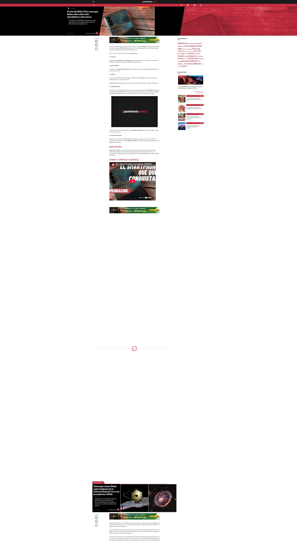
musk (202, 63)
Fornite (198, 45)
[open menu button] (93, 2)
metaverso (183, 43)
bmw (187, 46)
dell (188, 43)
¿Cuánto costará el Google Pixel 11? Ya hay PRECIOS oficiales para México (194, 108)
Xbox (183, 58)
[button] (94, 5)
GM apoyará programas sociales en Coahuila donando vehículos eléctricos (193, 127)
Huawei (199, 43)
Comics (184, 66)
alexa (186, 49)
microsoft (197, 51)
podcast (197, 63)
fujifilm (192, 51)
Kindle (183, 49)
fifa (185, 64)
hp (183, 46)
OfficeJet (186, 53)
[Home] (68, 8)
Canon (181, 56)
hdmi (190, 58)
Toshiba (186, 58)
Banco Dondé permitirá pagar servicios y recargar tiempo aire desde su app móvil (194, 117)
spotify (180, 64)
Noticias (73, 8)
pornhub (191, 53)
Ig (181, 61)
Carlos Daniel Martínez (198, 91)
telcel (193, 60)
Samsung (196, 49)
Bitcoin (201, 56)
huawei (185, 61)
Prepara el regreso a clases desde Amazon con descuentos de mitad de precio (193, 99)
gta (189, 61)
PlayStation (193, 43)
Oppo (192, 46)
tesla (179, 58)
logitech (180, 46)
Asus (198, 61)
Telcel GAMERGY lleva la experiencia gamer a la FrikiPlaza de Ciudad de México (190, 87)
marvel (190, 49)
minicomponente (188, 51)
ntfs (198, 56)
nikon (179, 61)
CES (195, 53)
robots (186, 56)
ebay (191, 56)
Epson (179, 53)
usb (179, 48)
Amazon (195, 58)
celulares (181, 51)
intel (195, 56)
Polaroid (201, 58)
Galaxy (190, 63)
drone (179, 66)
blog (182, 53)
